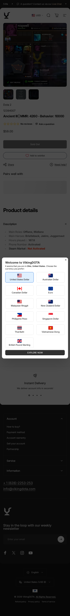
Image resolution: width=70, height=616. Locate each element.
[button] (19, 277)
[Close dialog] (65, 259)
